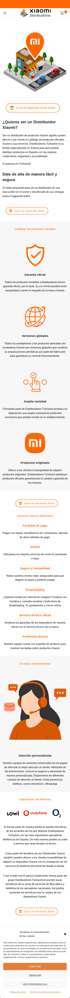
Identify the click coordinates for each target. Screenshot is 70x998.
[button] (65, 934)
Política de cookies (18, 992)
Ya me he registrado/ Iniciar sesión (36, 107)
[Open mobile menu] (5, 13)
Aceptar (35, 966)
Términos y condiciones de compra (44, 992)
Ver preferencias (35, 984)
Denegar (35, 975)
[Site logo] (35, 12)
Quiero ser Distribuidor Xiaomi (29, 211)
